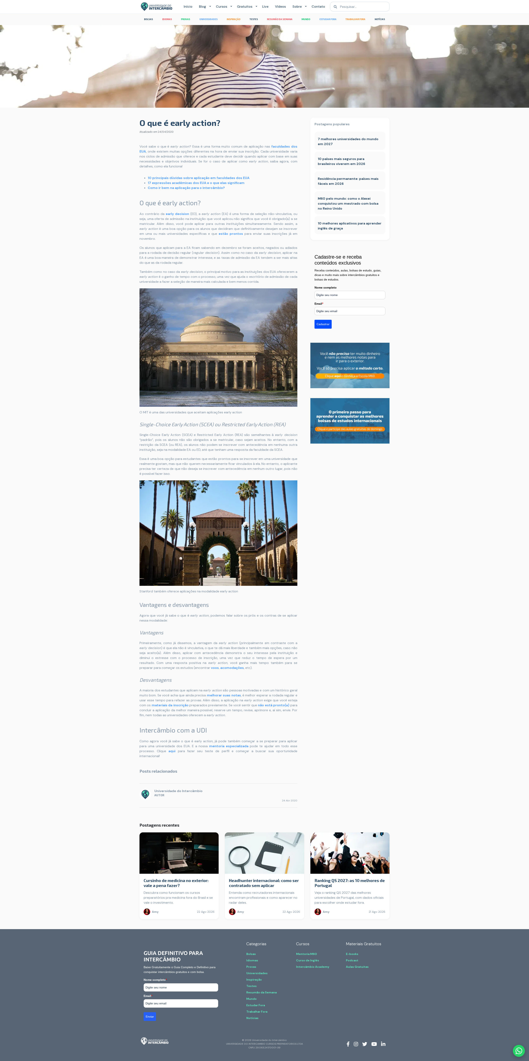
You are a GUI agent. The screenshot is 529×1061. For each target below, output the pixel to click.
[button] (209, 6)
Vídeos (280, 6)
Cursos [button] (221, 6)
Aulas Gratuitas (357, 967)
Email (319, 303)
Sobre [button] (297, 6)
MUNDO (305, 19)
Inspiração (254, 979)
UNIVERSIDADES (208, 19)
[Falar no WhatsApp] (519, 1051)
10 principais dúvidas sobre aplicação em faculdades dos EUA (198, 178)
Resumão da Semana (261, 992)
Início (188, 6)
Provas (251, 967)
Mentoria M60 (306, 954)
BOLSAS (148, 19)
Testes (251, 986)
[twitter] (364, 1044)
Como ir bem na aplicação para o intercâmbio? (186, 188)
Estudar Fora (255, 1005)
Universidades (257, 973)
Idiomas (252, 960)
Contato (318, 6)
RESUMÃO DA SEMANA (279, 19)
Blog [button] (202, 6)
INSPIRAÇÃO (233, 19)
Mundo (251, 999)
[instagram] (356, 1044)
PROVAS (185, 19)
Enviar (150, 1016)
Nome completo (326, 287)
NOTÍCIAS (380, 19)
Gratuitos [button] (244, 6)
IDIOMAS (167, 19)
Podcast (352, 960)
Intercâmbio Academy (312, 967)
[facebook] (348, 1044)
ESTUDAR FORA (327, 19)
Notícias (252, 1018)
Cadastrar (323, 324)
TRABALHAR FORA (355, 19)
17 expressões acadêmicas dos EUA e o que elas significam (196, 183)
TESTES (254, 19)
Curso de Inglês (307, 960)
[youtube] (374, 1044)
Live (265, 6)
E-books (352, 954)
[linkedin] (383, 1044)
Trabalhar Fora (256, 1011)
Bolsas (251, 954)
